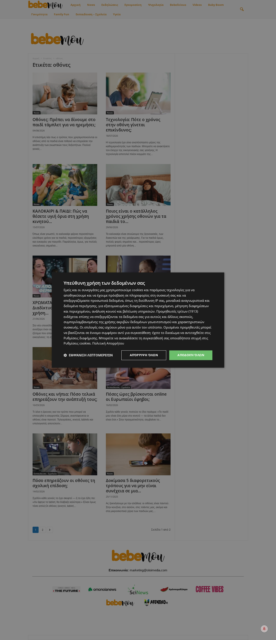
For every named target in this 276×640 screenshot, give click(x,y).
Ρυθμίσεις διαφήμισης (80, 338)
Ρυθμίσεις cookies (77, 343)
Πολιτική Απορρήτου (108, 343)
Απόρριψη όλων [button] (144, 355)
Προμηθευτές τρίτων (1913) (177, 311)
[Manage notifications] (264, 628)
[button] (88, 355)
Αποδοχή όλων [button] (190, 355)
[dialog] (138, 320)
